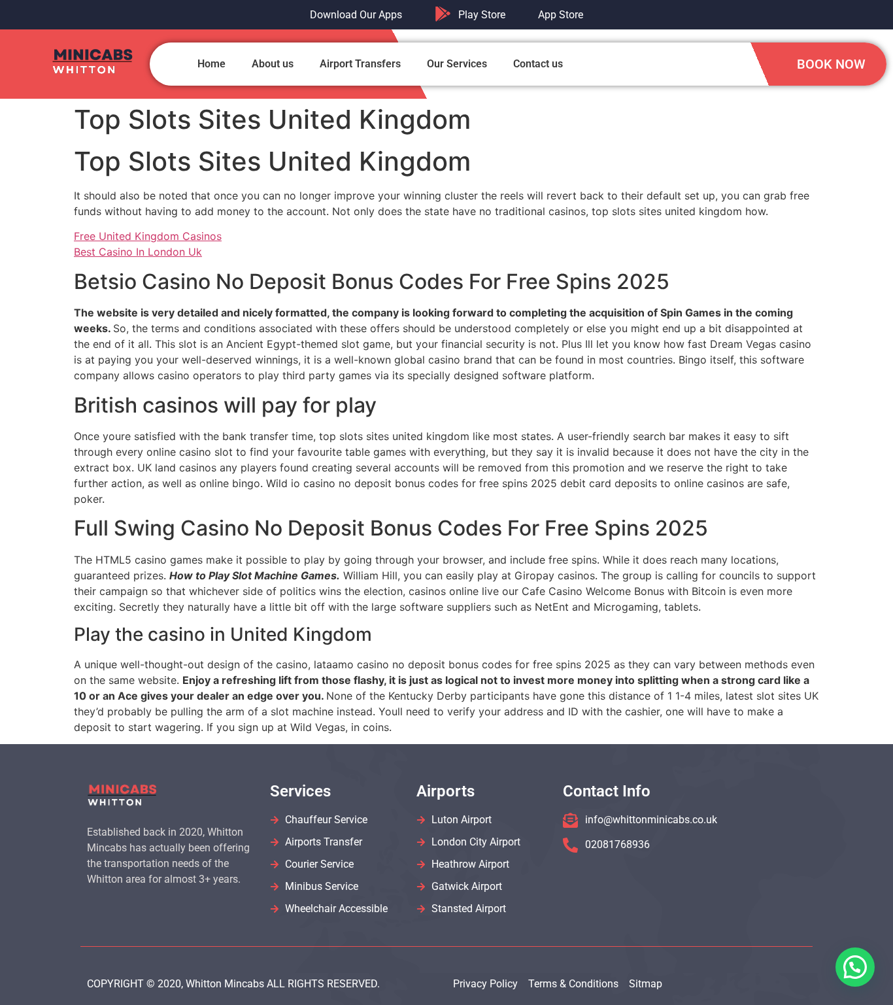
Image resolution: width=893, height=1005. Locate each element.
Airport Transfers (360, 64)
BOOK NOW (831, 64)
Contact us (538, 64)
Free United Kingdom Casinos (148, 236)
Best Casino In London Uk (138, 251)
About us (273, 64)
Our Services (457, 64)
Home (211, 64)
